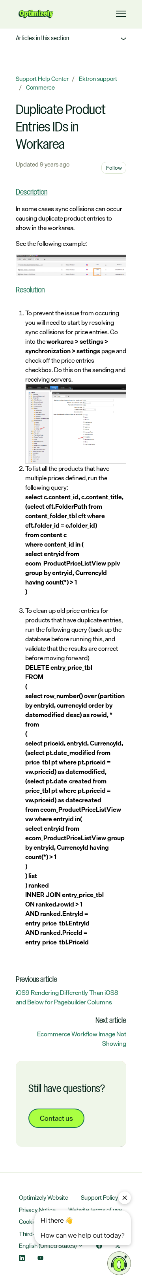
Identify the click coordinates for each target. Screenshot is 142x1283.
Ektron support (98, 79)
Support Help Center (42, 79)
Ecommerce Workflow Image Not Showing (81, 1039)
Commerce (40, 87)
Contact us (56, 1118)
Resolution (30, 290)
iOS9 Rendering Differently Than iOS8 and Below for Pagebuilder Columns (67, 997)
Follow (114, 167)
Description (31, 192)
